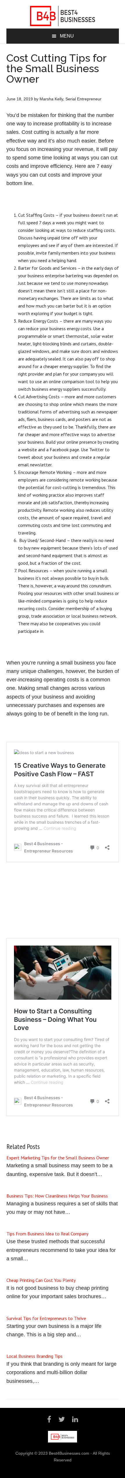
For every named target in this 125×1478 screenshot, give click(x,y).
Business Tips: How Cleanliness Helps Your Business (57, 1196)
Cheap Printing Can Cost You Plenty (41, 1280)
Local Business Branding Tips (34, 1356)
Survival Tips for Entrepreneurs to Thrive (46, 1318)
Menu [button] (67, 35)
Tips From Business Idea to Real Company (47, 1234)
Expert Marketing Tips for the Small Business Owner (57, 1158)
